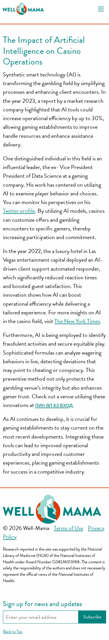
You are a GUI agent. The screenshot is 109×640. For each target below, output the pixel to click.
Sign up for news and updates (42, 604)
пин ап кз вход (54, 405)
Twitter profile (19, 210)
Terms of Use (68, 528)
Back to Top (12, 631)
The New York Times (77, 321)
